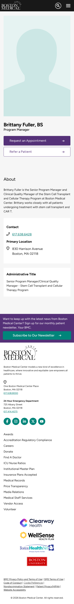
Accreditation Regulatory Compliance (28, 440)
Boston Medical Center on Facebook (7, 421)
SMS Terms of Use (53, 579)
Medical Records (14, 480)
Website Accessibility (15, 590)
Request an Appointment (28, 141)
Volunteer (10, 509)
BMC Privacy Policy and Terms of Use (23, 579)
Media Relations (14, 492)
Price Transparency (16, 486)
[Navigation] (68, 5)
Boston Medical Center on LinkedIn (24, 421)
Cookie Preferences (33, 582)
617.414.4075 (11, 411)
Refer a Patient (21, 152)
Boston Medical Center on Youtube (41, 421)
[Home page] (20, 359)
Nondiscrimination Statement (19, 586)
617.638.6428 (22, 234)
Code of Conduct (13, 583)
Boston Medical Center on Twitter (33, 421)
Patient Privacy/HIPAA (48, 586)
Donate (8, 451)
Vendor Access (13, 503)
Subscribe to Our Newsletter (33, 335)
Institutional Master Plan (19, 469)
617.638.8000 (11, 393)
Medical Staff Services (18, 497)
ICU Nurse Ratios (15, 463)
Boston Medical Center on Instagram (15, 421)
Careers (8, 446)
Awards (8, 434)
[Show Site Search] (58, 5)
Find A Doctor (12, 457)
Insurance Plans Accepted (20, 474)
